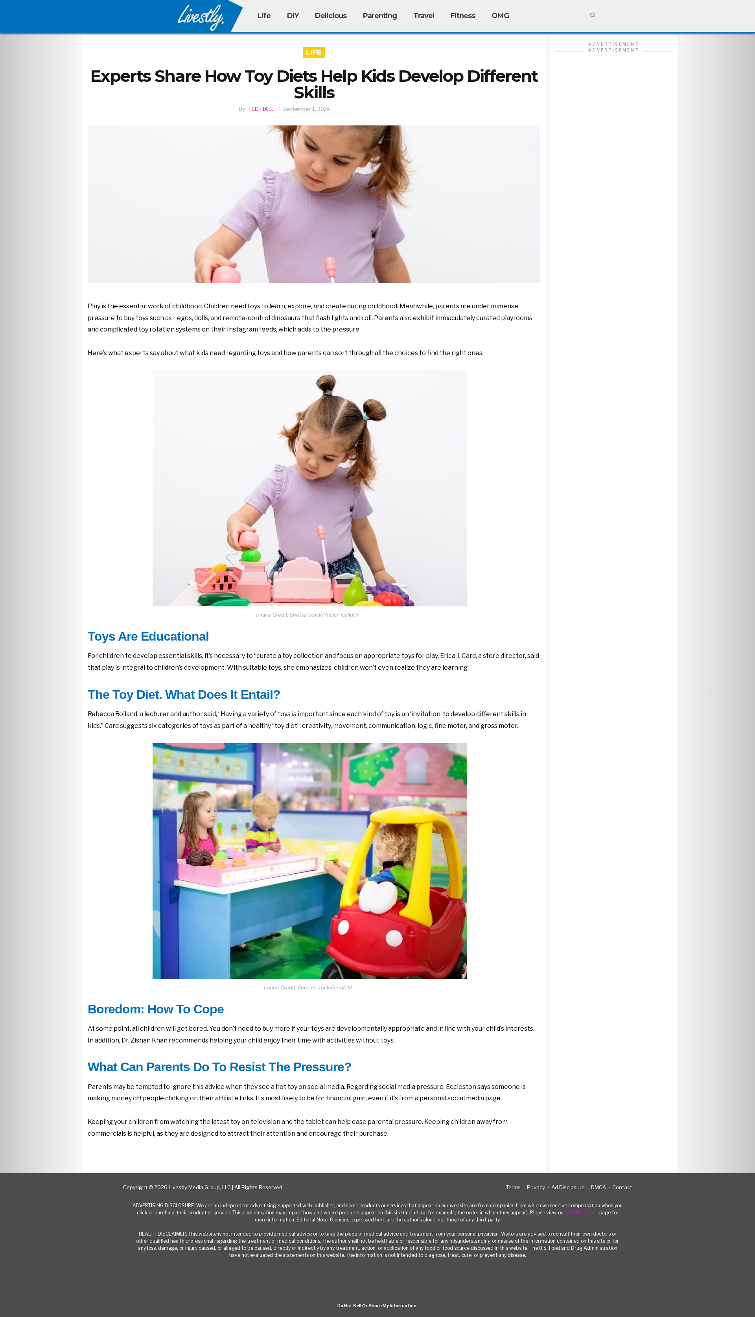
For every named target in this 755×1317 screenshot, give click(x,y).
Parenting (380, 15)
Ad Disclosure (568, 1187)
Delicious (330, 15)
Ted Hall (261, 108)
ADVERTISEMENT (613, 44)
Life (264, 15)
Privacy (536, 1187)
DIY (292, 15)
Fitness (463, 15)
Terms (513, 1187)
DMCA (598, 1187)
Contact (622, 1187)
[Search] (593, 15)
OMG (500, 15)
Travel (423, 15)
